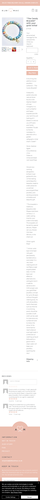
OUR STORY (7, 444)
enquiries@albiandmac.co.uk (12, 461)
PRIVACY (6, 451)
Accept (29, 497)
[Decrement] (28, 61)
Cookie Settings (10, 497)
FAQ (4, 447)
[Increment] (33, 61)
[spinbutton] (30, 61)
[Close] (37, 484)
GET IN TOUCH (8, 441)
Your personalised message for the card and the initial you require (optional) (31, 39)
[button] (36, 10)
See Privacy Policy (16, 492)
